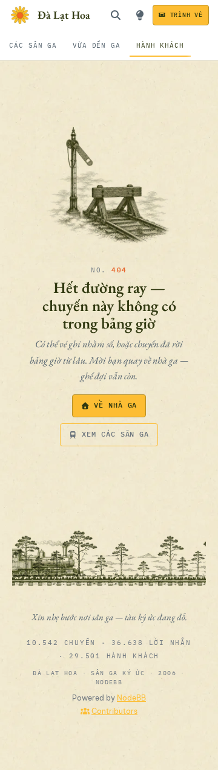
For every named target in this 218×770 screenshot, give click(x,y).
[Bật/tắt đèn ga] (139, 15)
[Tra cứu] (115, 15)
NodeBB (131, 697)
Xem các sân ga (115, 433)
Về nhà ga (115, 404)
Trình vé (186, 15)
